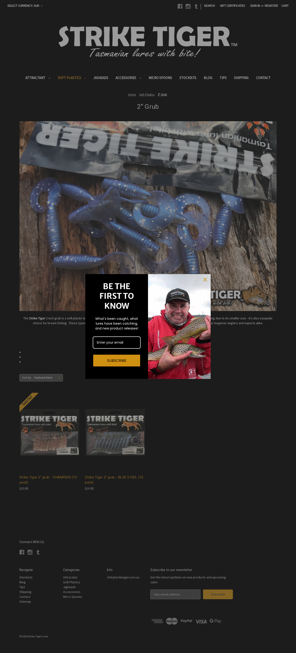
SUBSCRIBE (116, 360)
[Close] (205, 279)
